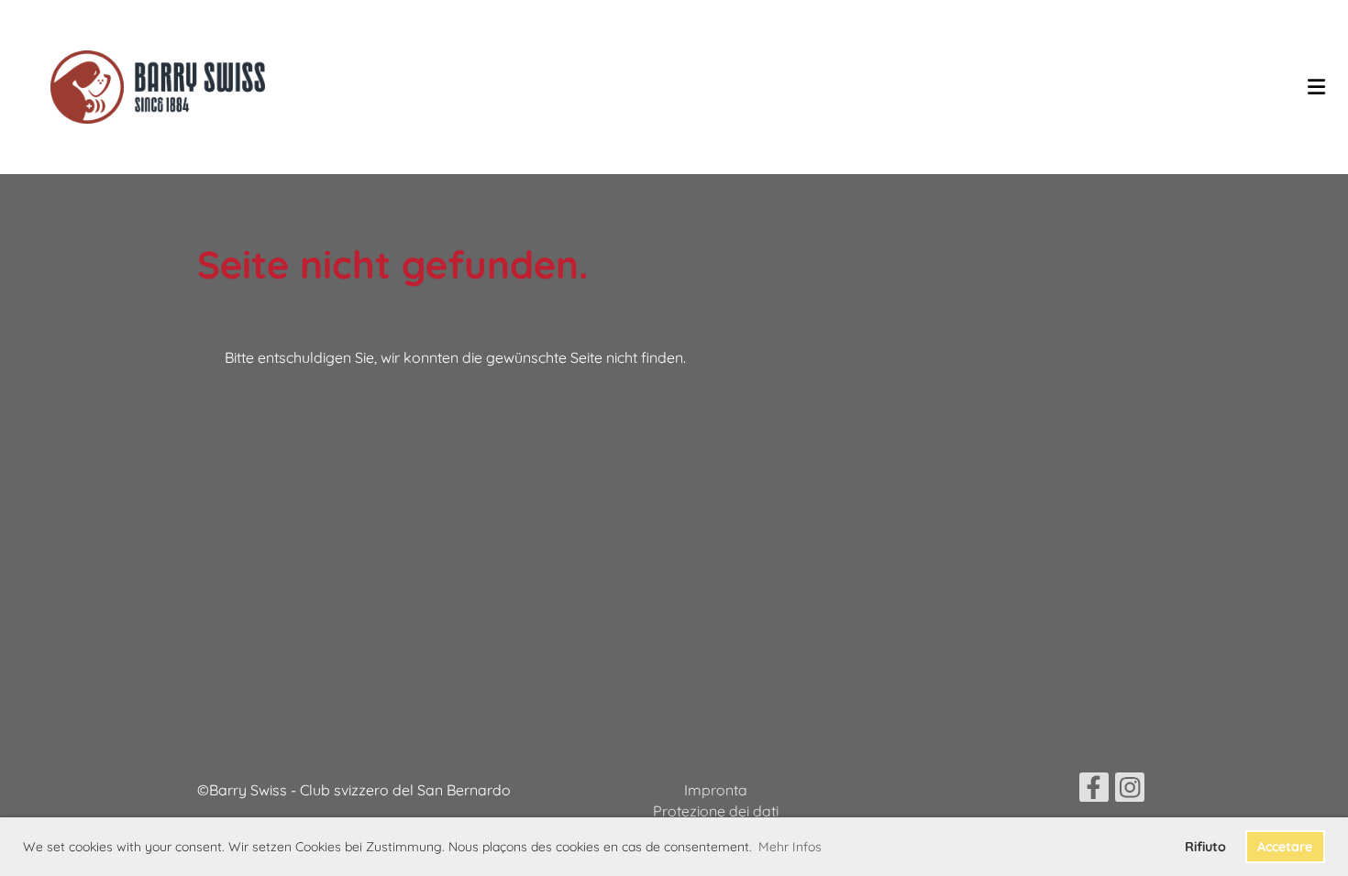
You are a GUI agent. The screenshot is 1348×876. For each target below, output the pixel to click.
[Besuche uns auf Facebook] (1094, 790)
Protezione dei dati (716, 811)
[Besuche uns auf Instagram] (1129, 790)
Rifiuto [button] (1205, 846)
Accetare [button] (1284, 846)
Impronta (715, 790)
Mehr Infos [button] (790, 846)
